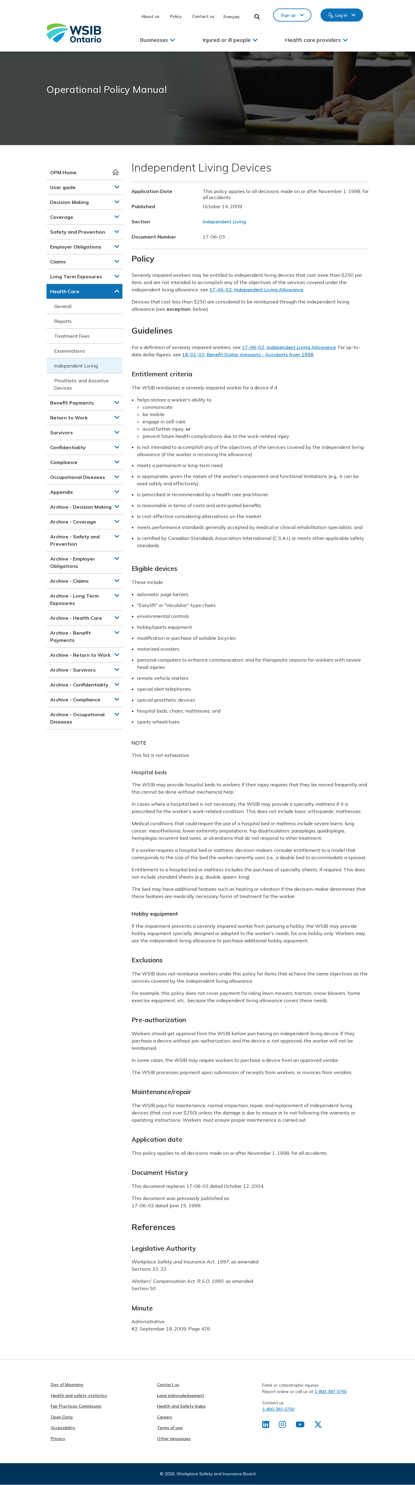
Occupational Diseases (77, 477)
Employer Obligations (75, 247)
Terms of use (170, 1427)
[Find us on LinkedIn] (265, 1425)
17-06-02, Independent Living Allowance (256, 289)
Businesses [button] (154, 39)
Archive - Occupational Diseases (77, 718)
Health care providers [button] (313, 39)
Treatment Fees (72, 336)
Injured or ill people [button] (227, 39)
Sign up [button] (288, 15)
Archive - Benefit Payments (70, 636)
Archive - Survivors (73, 670)
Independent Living (76, 366)
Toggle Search (257, 17)
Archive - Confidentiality (79, 685)
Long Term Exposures (76, 276)
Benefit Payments (72, 403)
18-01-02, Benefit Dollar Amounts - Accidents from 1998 (248, 354)
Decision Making (69, 202)
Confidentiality (68, 447)
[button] (117, 187)
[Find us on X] (318, 1425)
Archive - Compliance (75, 700)
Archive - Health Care (76, 618)
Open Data (62, 1417)
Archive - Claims (69, 581)
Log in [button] (341, 15)
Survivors (61, 432)
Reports (63, 321)
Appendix (61, 492)
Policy (176, 16)
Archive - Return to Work (80, 655)
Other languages (174, 1438)
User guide (63, 187)
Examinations (69, 351)
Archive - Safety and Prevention (75, 540)
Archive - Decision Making (80, 507)
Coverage (61, 217)
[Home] (73, 32)
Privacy (58, 1438)
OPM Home (63, 172)
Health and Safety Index (181, 1406)
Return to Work (69, 418)
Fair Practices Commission (76, 1406)
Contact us (203, 16)
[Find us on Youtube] (300, 1425)
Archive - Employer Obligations (72, 562)
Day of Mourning (67, 1384)
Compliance (63, 462)
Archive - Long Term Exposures (74, 599)
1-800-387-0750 (330, 1391)
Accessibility (63, 1427)
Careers (164, 1417)
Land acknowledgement (180, 1395)
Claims (58, 262)
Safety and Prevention (77, 232)
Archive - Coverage (73, 522)
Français (232, 16)
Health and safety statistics (79, 1395)
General (62, 306)
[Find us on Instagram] (282, 1425)
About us (150, 16)
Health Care (64, 291)
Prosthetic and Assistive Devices (81, 384)
